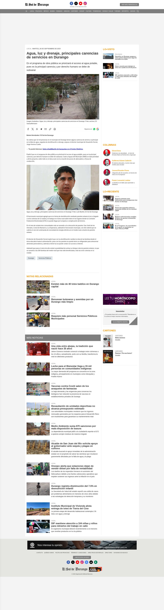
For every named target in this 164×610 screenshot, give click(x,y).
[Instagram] (85, 3)
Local (32, 11)
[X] (76, 3)
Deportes (125, 11)
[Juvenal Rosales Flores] (107, 172)
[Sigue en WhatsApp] (94, 129)
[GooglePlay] (95, 562)
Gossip (81, 11)
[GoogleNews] (86, 562)
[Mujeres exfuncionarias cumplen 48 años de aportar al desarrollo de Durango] (108, 217)
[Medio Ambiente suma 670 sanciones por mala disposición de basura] (38, 430)
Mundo (52, 11)
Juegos (132, 11)
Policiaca (38, 11)
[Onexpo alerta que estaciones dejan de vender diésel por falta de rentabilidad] (38, 471)
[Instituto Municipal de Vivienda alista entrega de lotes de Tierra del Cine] (38, 510)
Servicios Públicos (45, 258)
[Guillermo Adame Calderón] (107, 162)
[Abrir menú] (26, 11)
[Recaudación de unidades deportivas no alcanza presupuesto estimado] (38, 411)
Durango (31, 258)
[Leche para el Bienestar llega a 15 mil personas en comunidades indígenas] (38, 371)
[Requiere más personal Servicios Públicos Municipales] (38, 319)
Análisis (67, 11)
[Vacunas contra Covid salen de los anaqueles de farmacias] (38, 391)
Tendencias (97, 11)
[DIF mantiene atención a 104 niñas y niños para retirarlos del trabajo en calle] (38, 527)
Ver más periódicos (129, 4)
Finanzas (59, 11)
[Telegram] (41, 129)
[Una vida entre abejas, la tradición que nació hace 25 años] (38, 351)
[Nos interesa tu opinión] (82, 545)
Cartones (74, 11)
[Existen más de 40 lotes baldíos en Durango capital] (38, 286)
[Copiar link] (50, 129)
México (46, 11)
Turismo (117, 11)
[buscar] (138, 11)
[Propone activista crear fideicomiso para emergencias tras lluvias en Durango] (108, 199)
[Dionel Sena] (107, 153)
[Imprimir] (54, 129)
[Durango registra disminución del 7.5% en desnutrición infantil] (38, 491)
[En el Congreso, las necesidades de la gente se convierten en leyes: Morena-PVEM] (108, 226)
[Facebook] (71, 3)
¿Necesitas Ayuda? (82, 557)
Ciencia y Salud (107, 11)
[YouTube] (80, 3)
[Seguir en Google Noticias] (97, 129)
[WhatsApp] (37, 129)
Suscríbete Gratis (120, 322)
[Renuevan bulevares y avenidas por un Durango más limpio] (38, 303)
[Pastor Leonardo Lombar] (107, 182)
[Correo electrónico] (45, 129)
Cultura (88, 11)
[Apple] (91, 562)
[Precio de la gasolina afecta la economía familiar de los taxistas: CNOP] (108, 208)
